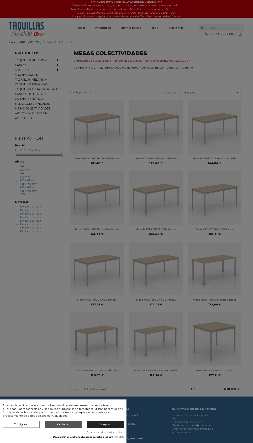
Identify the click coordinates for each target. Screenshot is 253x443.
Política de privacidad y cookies (105, 432)
